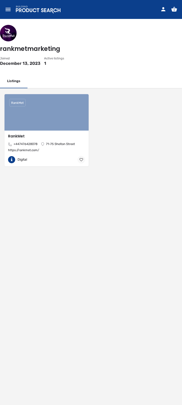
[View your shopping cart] (174, 9)
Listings (13, 81)
